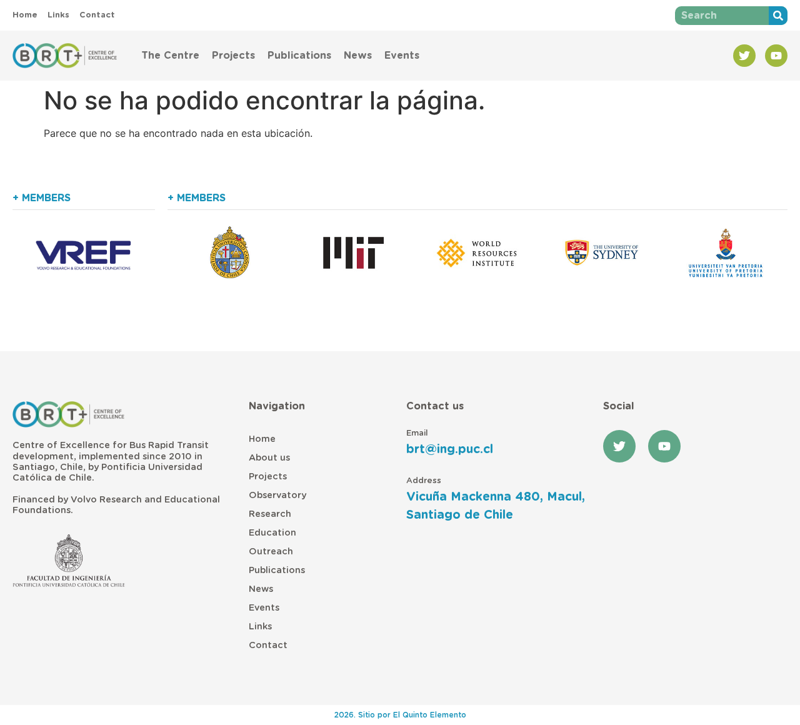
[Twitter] (744, 55)
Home (262, 439)
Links (260, 626)
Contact (268, 645)
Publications (299, 56)
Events (401, 56)
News (358, 56)
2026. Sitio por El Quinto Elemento (400, 715)
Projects (233, 56)
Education (272, 533)
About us (269, 457)
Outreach (271, 551)
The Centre (170, 56)
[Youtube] (776, 55)
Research (270, 514)
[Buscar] (778, 15)
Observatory (277, 495)
